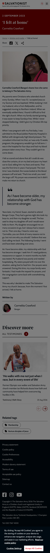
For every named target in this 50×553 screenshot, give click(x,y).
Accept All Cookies (33, 548)
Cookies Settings (14, 548)
